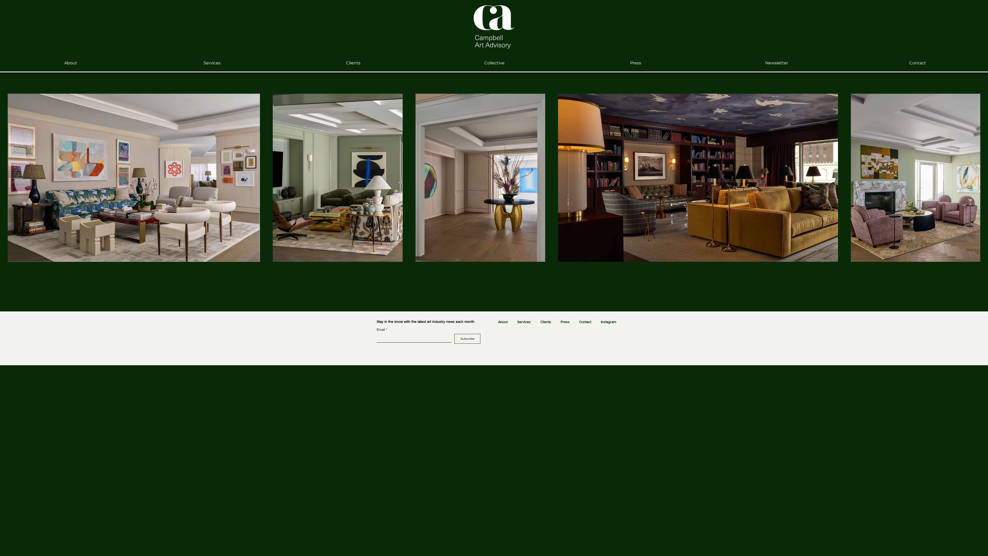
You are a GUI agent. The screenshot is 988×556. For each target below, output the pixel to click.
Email (382, 329)
